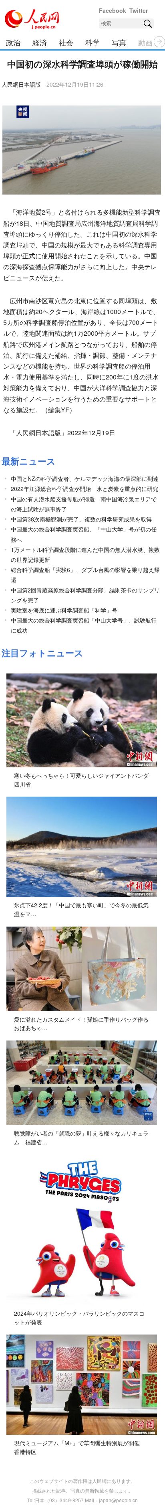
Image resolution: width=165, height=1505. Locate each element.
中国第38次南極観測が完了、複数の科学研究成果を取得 (81, 519)
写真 (119, 42)
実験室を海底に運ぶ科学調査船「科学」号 (64, 610)
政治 (13, 42)
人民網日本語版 (21, 84)
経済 (39, 42)
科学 (92, 42)
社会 (66, 42)
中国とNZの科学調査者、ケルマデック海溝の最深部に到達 (85, 479)
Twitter (138, 10)
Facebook (112, 10)
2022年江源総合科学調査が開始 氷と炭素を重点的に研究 (84, 489)
